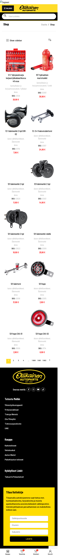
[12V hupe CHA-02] (42, 318)
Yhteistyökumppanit (14, 405)
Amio (16, 92)
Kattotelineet (10, 446)
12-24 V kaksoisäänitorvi (42, 131)
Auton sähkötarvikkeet (16, 138)
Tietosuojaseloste (13, 424)
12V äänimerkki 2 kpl (16, 184)
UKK (6, 428)
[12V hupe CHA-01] (15, 318)
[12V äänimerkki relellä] (42, 219)
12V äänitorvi (16, 284)
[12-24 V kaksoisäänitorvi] (42, 116)
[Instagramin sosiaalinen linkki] (33, 389)
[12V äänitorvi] (15, 268)
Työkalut (23, 88)
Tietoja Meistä (11, 414)
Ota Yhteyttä (10, 419)
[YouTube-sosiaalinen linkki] (38, 389)
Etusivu (44, 24)
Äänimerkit (16, 141)
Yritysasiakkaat (12, 410)
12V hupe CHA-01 (16, 333)
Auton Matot (10, 455)
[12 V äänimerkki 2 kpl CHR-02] (15, 116)
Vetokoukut (10, 450)
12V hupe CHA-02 (42, 333)
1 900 (34, 360)
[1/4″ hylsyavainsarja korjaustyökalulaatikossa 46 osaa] (15, 60)
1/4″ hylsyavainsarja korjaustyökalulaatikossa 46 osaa (16, 78)
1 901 (39, 360)
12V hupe (42, 284)
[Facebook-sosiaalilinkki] (29, 389)
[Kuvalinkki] (29, 376)
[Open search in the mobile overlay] (29, 16)
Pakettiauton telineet (14, 460)
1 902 (44, 360)
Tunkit (49, 85)
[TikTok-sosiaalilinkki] (43, 389)
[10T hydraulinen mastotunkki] (42, 60)
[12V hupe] (42, 268)
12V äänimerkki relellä (42, 234)
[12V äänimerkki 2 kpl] (15, 169)
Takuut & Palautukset (14, 477)
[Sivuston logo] (29, 7)
